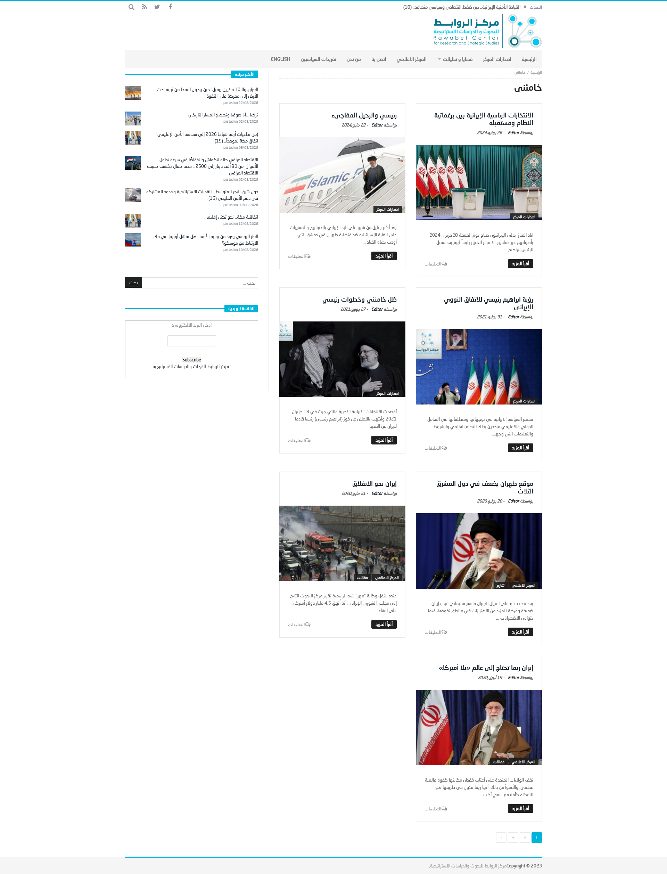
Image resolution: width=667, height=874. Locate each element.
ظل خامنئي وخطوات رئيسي (359, 299)
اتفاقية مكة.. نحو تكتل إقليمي (231, 217)
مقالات (362, 577)
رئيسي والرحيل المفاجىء (364, 115)
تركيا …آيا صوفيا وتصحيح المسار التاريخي (223, 114)
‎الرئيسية (536, 72)
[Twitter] (157, 7)
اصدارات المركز (524, 216)
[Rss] (144, 7)
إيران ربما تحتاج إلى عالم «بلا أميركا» (486, 667)
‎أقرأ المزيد (520, 263)
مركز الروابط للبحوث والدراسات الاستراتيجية (468, 865)
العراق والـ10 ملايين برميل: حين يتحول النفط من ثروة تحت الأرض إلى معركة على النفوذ (207, 93)
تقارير (500, 585)
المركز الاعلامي (523, 585)
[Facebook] (170, 7)
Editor (513, 132)
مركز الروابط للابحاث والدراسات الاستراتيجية (191, 366)
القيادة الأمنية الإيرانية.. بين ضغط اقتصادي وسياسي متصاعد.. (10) (461, 7)
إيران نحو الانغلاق (374, 483)
